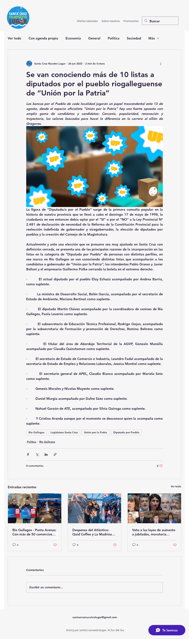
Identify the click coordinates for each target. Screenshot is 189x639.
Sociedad (134, 38)
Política (113, 38)
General (94, 38)
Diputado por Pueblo (126, 432)
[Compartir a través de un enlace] (55, 454)
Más (151, 38)
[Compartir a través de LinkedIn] (46, 454)
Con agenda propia (43, 38)
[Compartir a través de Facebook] (28, 454)
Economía (73, 38)
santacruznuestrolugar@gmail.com (95, 617)
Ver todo (14, 38)
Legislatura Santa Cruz (64, 432)
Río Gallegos (36, 432)
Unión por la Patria (95, 432)
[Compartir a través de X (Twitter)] (37, 454)
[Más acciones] (160, 63)
